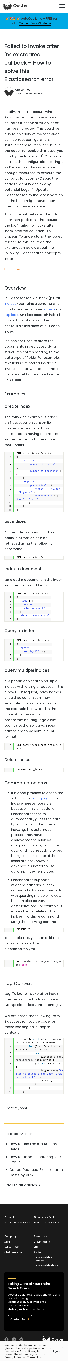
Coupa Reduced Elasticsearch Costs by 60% (36, 1172)
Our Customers (12, 1246)
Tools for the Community (46, 1222)
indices (10, 303)
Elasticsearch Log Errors (46, 1265)
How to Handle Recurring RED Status (35, 1159)
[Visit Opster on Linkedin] (14, 1339)
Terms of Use (35, 1357)
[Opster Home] (15, 6)
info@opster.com (13, 1252)
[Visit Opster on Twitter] (21, 1339)
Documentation (42, 1241)
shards (49, 309)
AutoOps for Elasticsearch (17, 1222)
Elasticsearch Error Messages (43, 1258)
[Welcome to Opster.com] (53, 1340)
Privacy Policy (13, 1357)
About (7, 1241)
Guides (37, 1252)
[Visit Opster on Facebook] (6, 1339)
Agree (57, 1351)
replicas (11, 314)
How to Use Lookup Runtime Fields (33, 1146)
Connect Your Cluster (33, 23)
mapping (41, 798)
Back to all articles (20, 1185)
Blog (36, 1246)
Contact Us (18, 1319)
